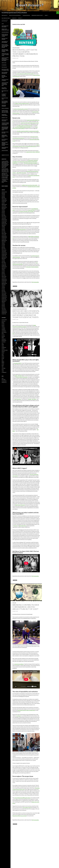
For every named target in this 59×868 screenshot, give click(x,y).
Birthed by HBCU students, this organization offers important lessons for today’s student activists (26, 314)
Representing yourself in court (37, 15)
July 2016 (3, 286)
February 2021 (4, 216)
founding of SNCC (17, 363)
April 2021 (3, 214)
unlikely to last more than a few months (29, 185)
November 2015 (4, 297)
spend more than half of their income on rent (29, 122)
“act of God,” (18, 715)
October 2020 (4, 222)
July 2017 (3, 269)
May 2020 (3, 229)
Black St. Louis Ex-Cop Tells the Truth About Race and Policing (5, 46)
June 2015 (3, 304)
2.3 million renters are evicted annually (24, 125)
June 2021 (3, 211)
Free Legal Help (4, 15)
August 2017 (4, 268)
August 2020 (4, 225)
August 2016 (4, 284)
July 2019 (3, 243)
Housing (17, 47)
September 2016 (4, 283)
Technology (3, 368)
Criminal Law (4, 330)
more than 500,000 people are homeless (23, 127)
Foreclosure (3, 341)
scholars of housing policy (19, 109)
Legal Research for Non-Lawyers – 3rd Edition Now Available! (5, 174)
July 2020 (3, 226)
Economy (3, 334)
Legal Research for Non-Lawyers (5, 26)
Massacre (3, 351)
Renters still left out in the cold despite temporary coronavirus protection (25, 53)
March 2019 (3, 248)
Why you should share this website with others (5, 102)
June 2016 (3, 287)
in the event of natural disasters (32, 266)
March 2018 (3, 262)
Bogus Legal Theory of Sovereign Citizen (5, 70)
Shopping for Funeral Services (4, 115)
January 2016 (4, 294)
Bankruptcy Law (4, 117)
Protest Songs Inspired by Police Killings (5, 136)
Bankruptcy (3, 321)
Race (2, 359)
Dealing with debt (5, 150)
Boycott (3, 322)
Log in (3, 378)
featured (15, 286)
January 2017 (4, 277)
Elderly (3, 337)
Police (3, 354)
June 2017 (3, 270)
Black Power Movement (20, 504)
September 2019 (4, 240)
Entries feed (3, 379)
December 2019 (4, 236)
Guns (2, 343)
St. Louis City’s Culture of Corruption (4, 95)
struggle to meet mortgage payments (21, 103)
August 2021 (4, 208)
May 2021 (3, 212)
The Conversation (35, 282)
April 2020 (3, 230)
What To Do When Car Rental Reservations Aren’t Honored (5, 144)
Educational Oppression (4, 106)
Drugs (3, 333)
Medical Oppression (5, 108)
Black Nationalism (22, 525)
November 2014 (4, 312)
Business (3, 325)
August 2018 (4, 258)
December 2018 (4, 252)
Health (3, 344)
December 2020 (4, 219)
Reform (3, 361)
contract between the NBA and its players (22, 797)
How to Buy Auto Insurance (4, 39)
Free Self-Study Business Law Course (5, 29)
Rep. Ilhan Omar (31, 210)
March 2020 (3, 232)
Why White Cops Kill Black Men (5, 132)
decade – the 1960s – (32, 399)
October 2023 (4, 201)
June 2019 (3, 244)
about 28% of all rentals (21, 172)
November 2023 (4, 200)
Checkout (20, 18)
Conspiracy (3, 329)
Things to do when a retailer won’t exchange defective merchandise (5, 59)
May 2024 (3, 196)
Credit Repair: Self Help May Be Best (5, 42)
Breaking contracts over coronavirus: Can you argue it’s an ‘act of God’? (26, 607)
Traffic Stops (4, 62)
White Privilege (4, 67)
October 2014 (4, 313)
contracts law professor (19, 664)
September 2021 (4, 207)
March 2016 (3, 291)
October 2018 (4, 255)
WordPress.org (4, 382)
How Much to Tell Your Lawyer (5, 120)
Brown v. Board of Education (21, 377)
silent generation (17, 399)
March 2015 (3, 308)
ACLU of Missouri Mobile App (4, 140)
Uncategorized (4, 372)
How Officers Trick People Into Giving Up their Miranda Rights (5, 128)
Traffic (3, 370)
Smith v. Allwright (18, 375)
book (13, 333)
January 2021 (4, 218)
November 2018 (4, 254)
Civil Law (14, 47)
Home (3, 23)
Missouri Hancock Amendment (5, 148)
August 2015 (4, 301)
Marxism (15, 525)
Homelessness (4, 347)
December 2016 (4, 279)
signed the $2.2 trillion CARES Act (33, 151)
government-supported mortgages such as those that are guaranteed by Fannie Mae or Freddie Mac (25, 162)
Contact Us (14, 18)
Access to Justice (4, 319)
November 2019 (4, 237)
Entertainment (4, 340)
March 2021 (3, 215)
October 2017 (4, 265)
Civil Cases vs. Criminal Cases (4, 88)
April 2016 (3, 290)
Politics (3, 355)
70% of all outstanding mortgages (30, 163)
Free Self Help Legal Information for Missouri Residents (14, 12)
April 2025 (3, 193)
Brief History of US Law (5, 91)
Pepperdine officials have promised (19, 815)
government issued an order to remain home (26, 710)
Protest (3, 358)
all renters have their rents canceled (26, 211)
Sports (3, 365)
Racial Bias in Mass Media (5, 98)
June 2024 (3, 194)
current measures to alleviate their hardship (25, 73)
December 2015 (4, 295)
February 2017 (4, 276)
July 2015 (3, 302)
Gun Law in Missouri (5, 32)
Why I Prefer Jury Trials (6, 18)
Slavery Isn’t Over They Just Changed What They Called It (5, 111)
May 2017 (3, 272)
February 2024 (4, 198)
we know (26, 109)
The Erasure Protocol (26, 15)
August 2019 (4, 241)
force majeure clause (27, 807)
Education (3, 336)
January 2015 (4, 309)
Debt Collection (4, 332)
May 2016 (3, 288)
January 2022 (4, 205)
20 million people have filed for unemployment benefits (28, 131)
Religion (3, 362)
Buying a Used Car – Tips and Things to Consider (5, 35)
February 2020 (4, 233)
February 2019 (4, 250)
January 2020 (4, 234)
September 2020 (4, 223)
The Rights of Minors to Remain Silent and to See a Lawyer (5, 124)
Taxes (2, 366)
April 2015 (3, 306)
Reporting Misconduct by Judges (4, 76)
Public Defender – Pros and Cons (5, 73)
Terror (3, 369)
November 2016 (4, 280)
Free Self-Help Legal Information (14, 15)
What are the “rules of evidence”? (5, 80)
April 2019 (3, 247)
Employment (4, 339)
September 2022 (4, 204)
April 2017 (3, 273)
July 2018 (3, 259)
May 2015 (3, 305)
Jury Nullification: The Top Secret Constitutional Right (5, 84)
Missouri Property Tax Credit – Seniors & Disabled (5, 50)
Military (3, 352)
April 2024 (3, 197)
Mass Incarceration (5, 350)
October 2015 (4, 298)
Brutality (3, 323)
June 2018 (3, 261)
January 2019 (4, 251)
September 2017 (4, 266)
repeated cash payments (21, 229)
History (46, 15)
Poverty (3, 357)
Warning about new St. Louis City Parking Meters (5, 54)
